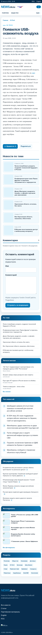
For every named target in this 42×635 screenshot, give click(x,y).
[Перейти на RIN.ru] (20, 7)
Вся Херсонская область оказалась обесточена (18, 346)
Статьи (3, 608)
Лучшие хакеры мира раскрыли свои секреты (18, 375)
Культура (20, 565)
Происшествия (14, 569)
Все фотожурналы (9, 547)
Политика (5, 13)
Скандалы (33, 569)
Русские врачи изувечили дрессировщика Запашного (20, 492)
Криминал (25, 569)
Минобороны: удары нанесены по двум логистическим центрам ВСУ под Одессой (23, 427)
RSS (33, 1)
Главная (5, 20)
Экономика (24, 561)
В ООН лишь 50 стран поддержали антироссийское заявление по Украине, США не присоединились (22, 418)
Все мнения (7, 391)
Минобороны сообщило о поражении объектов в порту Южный (21, 451)
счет (33, 73)
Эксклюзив (34, 573)
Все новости (5, 605)
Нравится (10, 146)
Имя (7, 266)
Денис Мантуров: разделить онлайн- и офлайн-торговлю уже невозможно (25, 193)
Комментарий (11, 275)
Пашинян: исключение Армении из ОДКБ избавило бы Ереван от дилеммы (22, 444)
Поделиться (26, 146)
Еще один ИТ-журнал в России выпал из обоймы (19, 380)
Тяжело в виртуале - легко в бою (14, 386)
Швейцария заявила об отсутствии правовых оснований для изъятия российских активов (20, 408)
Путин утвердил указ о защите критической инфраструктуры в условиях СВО (22, 435)
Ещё (37, 13)
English (39, 1)
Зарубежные (17, 573)
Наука (5, 565)
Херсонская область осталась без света (16, 342)
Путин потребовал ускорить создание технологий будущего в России (26, 167)
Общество (14, 13)
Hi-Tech (12, 20)
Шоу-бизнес (28, 565)
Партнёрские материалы (10, 612)
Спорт (5, 569)
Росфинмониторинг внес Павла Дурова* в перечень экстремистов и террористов (26, 180)
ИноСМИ (26, 573)
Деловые (33, 561)
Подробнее (9, 300)
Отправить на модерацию (17, 305)
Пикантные (7, 573)
